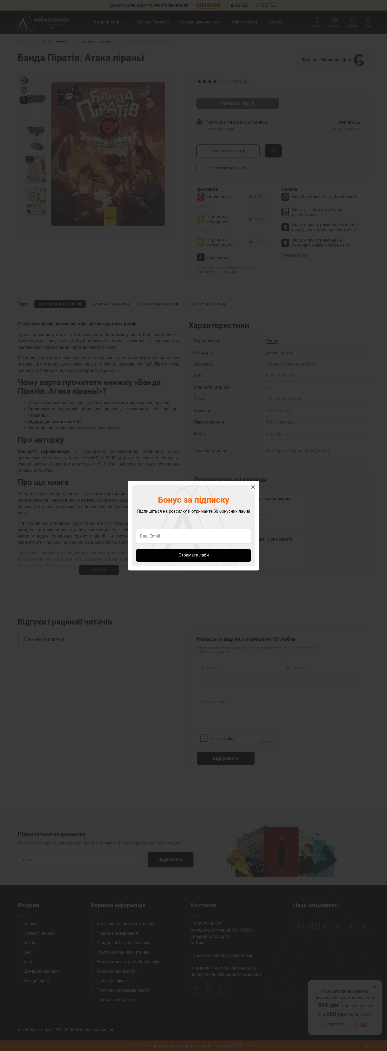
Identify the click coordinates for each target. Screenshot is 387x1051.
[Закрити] (253, 487)
